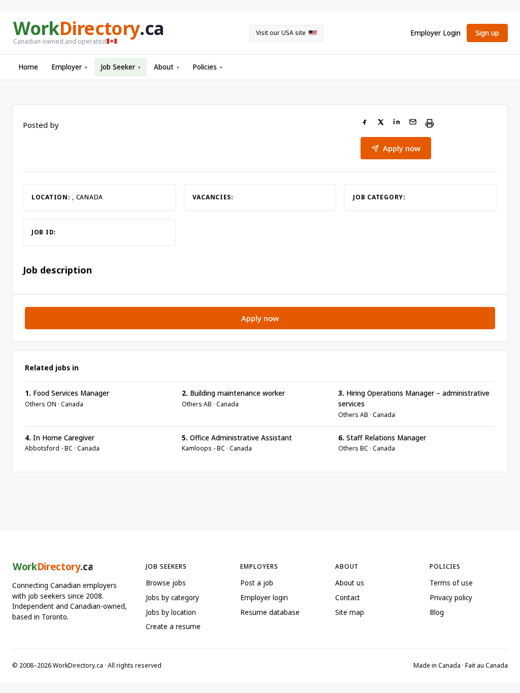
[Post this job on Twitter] (380, 123)
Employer (69, 67)
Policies (207, 67)
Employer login (264, 597)
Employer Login (435, 33)
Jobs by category (172, 597)
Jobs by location (171, 612)
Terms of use (451, 582)
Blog (437, 612)
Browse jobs (166, 582)
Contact (347, 597)
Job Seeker (121, 67)
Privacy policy (451, 597)
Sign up (487, 33)
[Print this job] (429, 123)
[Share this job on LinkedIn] (397, 123)
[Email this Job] (413, 123)
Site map (349, 612)
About (166, 67)
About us (349, 582)
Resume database (270, 612)
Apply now (401, 148)
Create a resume (173, 626)
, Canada (87, 197)
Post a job (256, 582)
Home (28, 67)
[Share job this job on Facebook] (365, 123)
